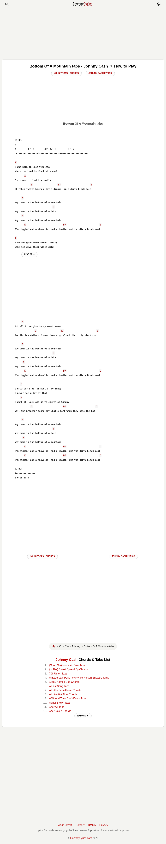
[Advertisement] (83, 33)
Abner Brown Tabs (59, 702)
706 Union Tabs (58, 673)
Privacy (103, 825)
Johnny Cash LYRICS (123, 556)
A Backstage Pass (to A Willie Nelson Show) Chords (79, 677)
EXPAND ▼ (83, 716)
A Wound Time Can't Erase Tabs (67, 698)
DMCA (92, 825)
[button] (7, 4)
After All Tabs (56, 707)
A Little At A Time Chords (63, 694)
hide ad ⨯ (29, 254)
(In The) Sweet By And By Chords (68, 669)
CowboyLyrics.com (81, 838)
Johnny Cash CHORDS (42, 556)
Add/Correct (65, 825)
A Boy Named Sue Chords (64, 682)
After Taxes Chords (60, 711)
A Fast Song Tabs (59, 686)
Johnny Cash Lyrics (100, 73)
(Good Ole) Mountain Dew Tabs (67, 665)
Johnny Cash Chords (66, 73)
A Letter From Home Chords (65, 690)
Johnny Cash (66, 660)
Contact (80, 825)
